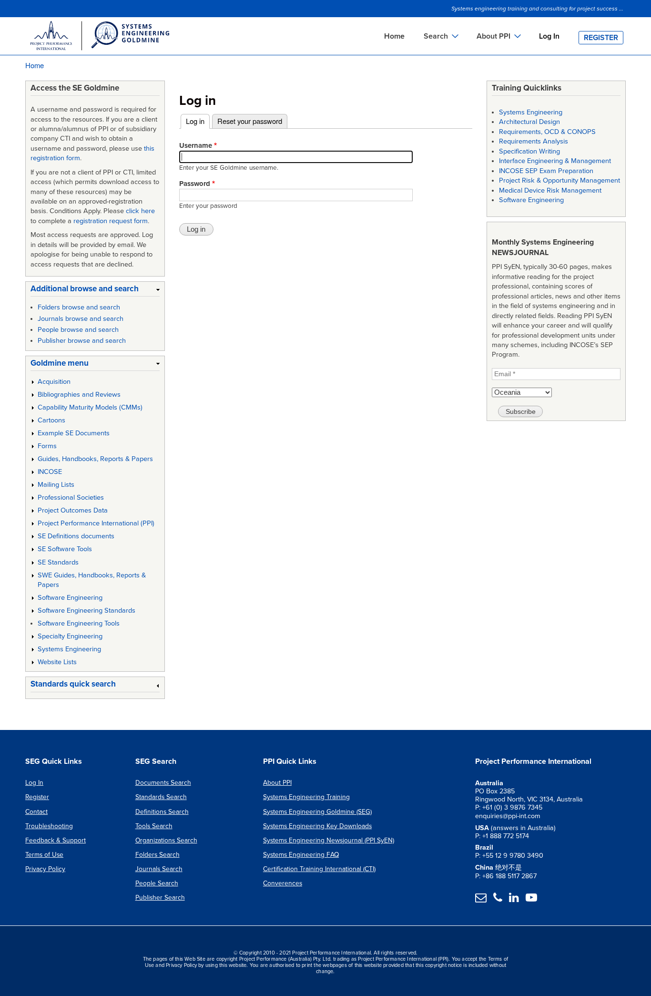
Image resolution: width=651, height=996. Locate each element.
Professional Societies (71, 497)
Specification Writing (529, 151)
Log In (549, 36)
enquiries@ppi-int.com (507, 816)
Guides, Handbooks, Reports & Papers (95, 459)
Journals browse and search (80, 319)
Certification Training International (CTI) (319, 869)
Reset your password (249, 121)
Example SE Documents (74, 433)
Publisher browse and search (82, 341)
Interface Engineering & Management (555, 161)
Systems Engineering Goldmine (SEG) (317, 812)
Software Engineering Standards (86, 610)
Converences (282, 883)
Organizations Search (166, 840)
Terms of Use (44, 855)
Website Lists (57, 662)
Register (601, 37)
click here (140, 211)
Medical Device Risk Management (550, 190)
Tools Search (154, 826)
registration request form (110, 221)
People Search (156, 883)
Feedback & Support (55, 840)
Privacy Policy (45, 869)
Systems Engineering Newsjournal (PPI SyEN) (328, 840)
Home (394, 36)
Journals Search (159, 869)
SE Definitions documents (76, 536)
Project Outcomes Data (73, 510)
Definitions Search (162, 812)
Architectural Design (529, 122)
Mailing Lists (56, 485)
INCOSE (50, 472)
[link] (95, 290)
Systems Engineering (69, 649)
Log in (198, 121)
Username (195, 145)
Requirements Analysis (533, 141)
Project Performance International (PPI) (96, 523)
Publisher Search (160, 897)
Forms (47, 446)
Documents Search (163, 783)
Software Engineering (70, 598)
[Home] (99, 37)
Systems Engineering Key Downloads (317, 826)
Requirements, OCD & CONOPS (547, 132)
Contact (36, 812)
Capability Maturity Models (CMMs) (90, 407)
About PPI (277, 783)
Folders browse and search (79, 307)
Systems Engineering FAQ (301, 855)
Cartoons (51, 420)
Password (194, 183)
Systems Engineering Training (306, 797)
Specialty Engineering (70, 636)
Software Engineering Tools (79, 623)
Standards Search (161, 797)
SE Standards (58, 562)
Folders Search (157, 855)
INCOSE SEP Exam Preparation (546, 171)
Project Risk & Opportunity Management (559, 180)
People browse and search (78, 330)
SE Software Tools (65, 549)
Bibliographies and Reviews (79, 394)
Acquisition (54, 382)
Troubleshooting (49, 826)
